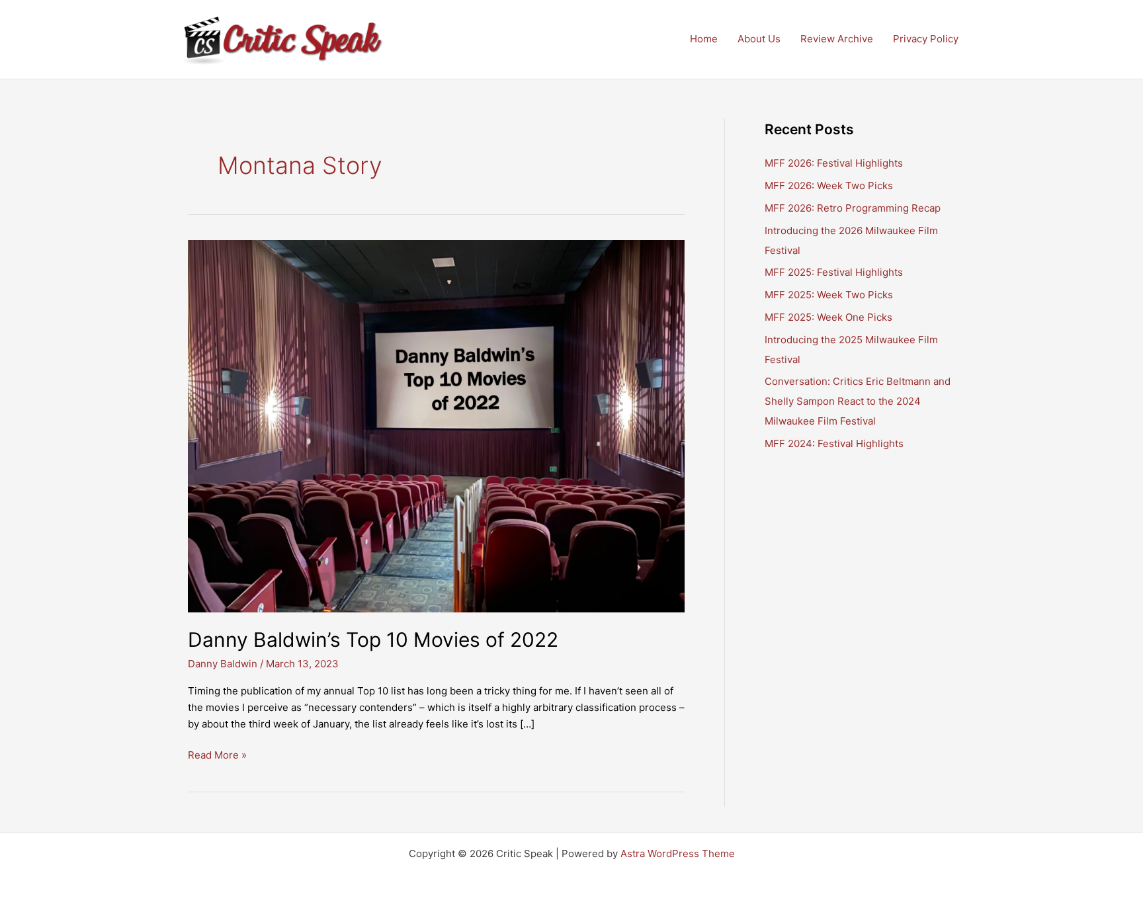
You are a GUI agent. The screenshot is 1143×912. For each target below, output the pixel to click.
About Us (759, 38)
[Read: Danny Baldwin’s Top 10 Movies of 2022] (436, 425)
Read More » (217, 756)
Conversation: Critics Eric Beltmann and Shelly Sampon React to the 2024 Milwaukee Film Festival (858, 401)
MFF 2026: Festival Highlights (834, 163)
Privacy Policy (925, 38)
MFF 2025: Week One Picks (828, 317)
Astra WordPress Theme (677, 853)
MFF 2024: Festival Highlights (834, 443)
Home (704, 38)
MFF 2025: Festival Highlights (834, 272)
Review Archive (836, 38)
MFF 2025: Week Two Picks (829, 294)
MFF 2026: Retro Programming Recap (853, 208)
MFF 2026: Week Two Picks (829, 185)
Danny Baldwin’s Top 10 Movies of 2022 (373, 639)
